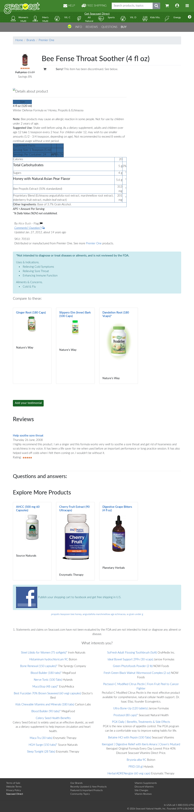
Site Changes (141, 790)
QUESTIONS (109, 26)
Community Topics (80, 794)
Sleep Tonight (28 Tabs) (41, 751)
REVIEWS (92, 26)
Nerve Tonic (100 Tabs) (48, 679)
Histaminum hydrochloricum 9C (48, 659)
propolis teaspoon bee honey (66, 614)
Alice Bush (25, 223)
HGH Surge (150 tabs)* (43, 744)
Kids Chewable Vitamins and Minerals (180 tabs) (44, 704)
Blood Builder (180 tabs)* (46, 673)
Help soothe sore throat (28, 435)
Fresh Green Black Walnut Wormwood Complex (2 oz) (137, 673)
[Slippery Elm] (75, 346)
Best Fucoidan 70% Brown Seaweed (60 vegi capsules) (47, 693)
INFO (78, 26)
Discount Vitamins (144, 786)
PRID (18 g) (136, 766)
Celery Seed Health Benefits (53, 718)
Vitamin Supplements (146, 783)
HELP (71, 5)
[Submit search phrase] (156, 6)
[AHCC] (32, 541)
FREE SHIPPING (96, 5)
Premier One (46, 40)
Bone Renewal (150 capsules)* (38, 666)
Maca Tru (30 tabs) (41, 738)
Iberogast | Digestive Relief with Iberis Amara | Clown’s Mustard (141, 744)
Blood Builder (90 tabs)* (46, 711)
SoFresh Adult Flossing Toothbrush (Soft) (132, 652)
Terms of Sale (13, 783)
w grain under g (135, 614)
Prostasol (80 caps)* (126, 715)
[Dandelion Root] (118, 346)
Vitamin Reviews (143, 794)
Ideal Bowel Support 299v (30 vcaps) (130, 659)
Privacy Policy (13, 790)
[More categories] (189, 17)
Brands (31, 40)
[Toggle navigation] (187, 5)
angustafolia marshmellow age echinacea (104, 614)
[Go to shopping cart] (167, 5)
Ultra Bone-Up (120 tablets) (130, 708)
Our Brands (76, 783)
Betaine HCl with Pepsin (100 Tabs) (129, 737)
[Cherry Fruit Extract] (75, 541)
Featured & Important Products (86, 790)
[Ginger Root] (32, 346)
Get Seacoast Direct (97, 13)
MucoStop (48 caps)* (45, 686)
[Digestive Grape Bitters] (118, 541)
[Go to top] (69, 27)
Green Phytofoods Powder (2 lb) (133, 666)
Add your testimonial (28, 403)
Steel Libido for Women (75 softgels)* (44, 652)
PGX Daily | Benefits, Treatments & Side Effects (141, 722)
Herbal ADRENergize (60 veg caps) (128, 773)
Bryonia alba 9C (136, 759)
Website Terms (14, 786)
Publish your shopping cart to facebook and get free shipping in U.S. (79, 597)
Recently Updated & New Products (88, 786)
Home (19, 40)
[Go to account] (177, 5)
